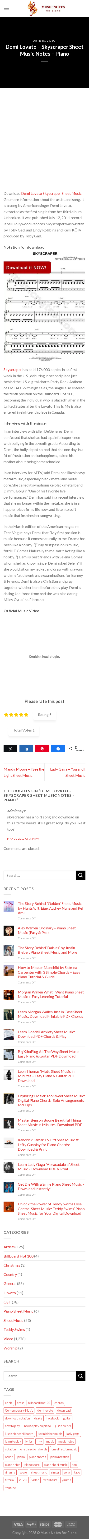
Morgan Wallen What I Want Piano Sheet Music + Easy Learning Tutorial (51, 994)
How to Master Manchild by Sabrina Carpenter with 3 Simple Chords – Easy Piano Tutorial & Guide (49, 972)
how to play (12, 1426)
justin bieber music (50, 1434)
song (67, 1472)
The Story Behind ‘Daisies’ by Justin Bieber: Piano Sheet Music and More (47, 949)
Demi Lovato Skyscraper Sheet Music (51, 193)
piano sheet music (55, 1465)
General (10, 1283)
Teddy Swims (14, 1329)
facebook (53, 1418)
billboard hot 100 (39, 1403)
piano (21, 1457)
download (64, 1410)
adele (9, 1403)
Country (10, 1274)
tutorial (9, 1480)
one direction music (64, 1449)
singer (55, 1472)
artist (20, 1403)
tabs (77, 1472)
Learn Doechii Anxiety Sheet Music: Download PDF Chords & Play (46, 1033)
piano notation (59, 1457)
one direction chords (33, 1449)
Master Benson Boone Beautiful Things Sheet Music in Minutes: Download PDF (50, 1122)
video (35, 1480)
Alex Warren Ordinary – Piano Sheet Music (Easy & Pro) (47, 930)
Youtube (10, 1488)
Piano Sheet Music (18, 1311)
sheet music (39, 1472)
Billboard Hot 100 (18, 1256)
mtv (39, 1441)
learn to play (13, 1441)
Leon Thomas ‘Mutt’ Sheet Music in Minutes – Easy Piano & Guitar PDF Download (46, 1076)
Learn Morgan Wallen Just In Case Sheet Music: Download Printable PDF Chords (50, 1013)
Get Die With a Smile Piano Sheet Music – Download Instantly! (51, 1186)
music (50, 1441)
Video (51, 40)
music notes (66, 1441)
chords (59, 1403)
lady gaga (73, 1434)
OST (7, 1302)
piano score (32, 1465)
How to (10, 1292)
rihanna (10, 1472)
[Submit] (80, 875)
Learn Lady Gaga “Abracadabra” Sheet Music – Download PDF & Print (49, 1166)
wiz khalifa (50, 1480)
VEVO (23, 1480)
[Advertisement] (44, 132)
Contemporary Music (19, 1410)
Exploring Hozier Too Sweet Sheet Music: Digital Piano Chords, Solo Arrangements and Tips (51, 1100)
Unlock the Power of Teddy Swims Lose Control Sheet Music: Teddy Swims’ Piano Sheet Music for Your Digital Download (51, 1208)
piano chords (37, 1457)
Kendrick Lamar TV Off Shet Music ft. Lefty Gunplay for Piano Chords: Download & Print (48, 1144)
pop (74, 1465)
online (9, 1457)
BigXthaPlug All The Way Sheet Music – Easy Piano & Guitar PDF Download (50, 1053)
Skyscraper (13, 369)
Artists (39, 40)
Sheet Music (13, 1320)
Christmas (12, 1265)
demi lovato (45, 1410)
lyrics (29, 1441)
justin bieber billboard (19, 1434)
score (23, 1472)
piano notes (12, 1465)
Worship (11, 1348)
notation (10, 1449)
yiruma (66, 1480)
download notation (17, 1418)
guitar (67, 1418)
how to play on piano (37, 1426)
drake (38, 1418)
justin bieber (63, 1426)
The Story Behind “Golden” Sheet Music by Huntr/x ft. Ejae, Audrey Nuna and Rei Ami (50, 908)
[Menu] (6, 8)
